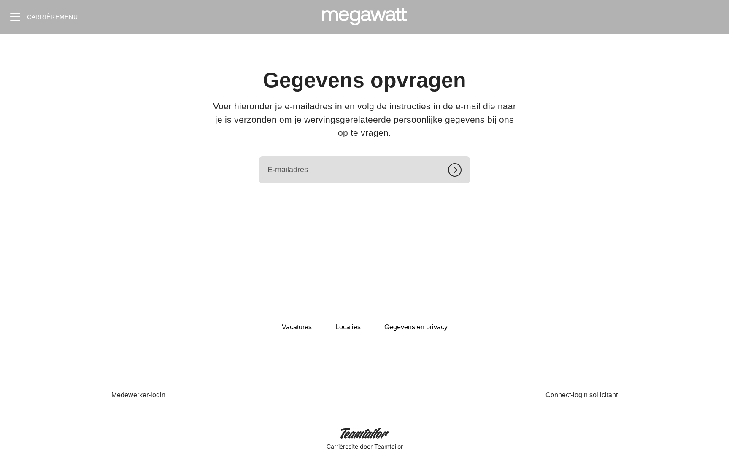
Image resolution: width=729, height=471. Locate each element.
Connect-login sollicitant (581, 394)
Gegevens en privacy (416, 327)
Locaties (348, 327)
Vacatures (297, 327)
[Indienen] (459, 169)
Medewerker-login (138, 394)
